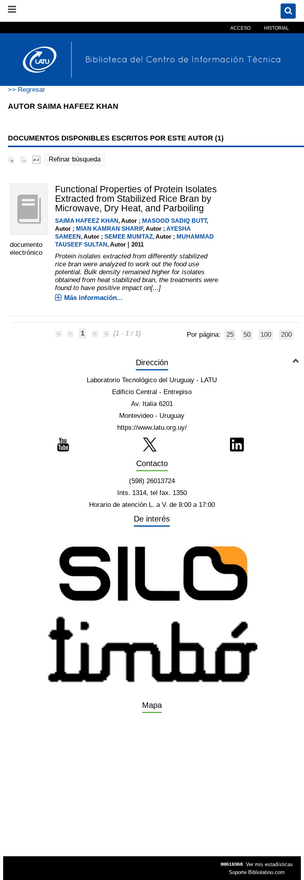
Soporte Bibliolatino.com (257, 872)
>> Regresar (26, 89)
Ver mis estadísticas (269, 864)
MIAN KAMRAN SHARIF (109, 228)
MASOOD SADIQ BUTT (174, 220)
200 (286, 334)
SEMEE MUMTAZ (128, 236)
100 (265, 334)
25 (230, 334)
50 (247, 334)
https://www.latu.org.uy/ (152, 427)
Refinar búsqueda (75, 159)
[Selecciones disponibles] (36, 159)
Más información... (93, 298)
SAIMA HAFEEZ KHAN (86, 220)
